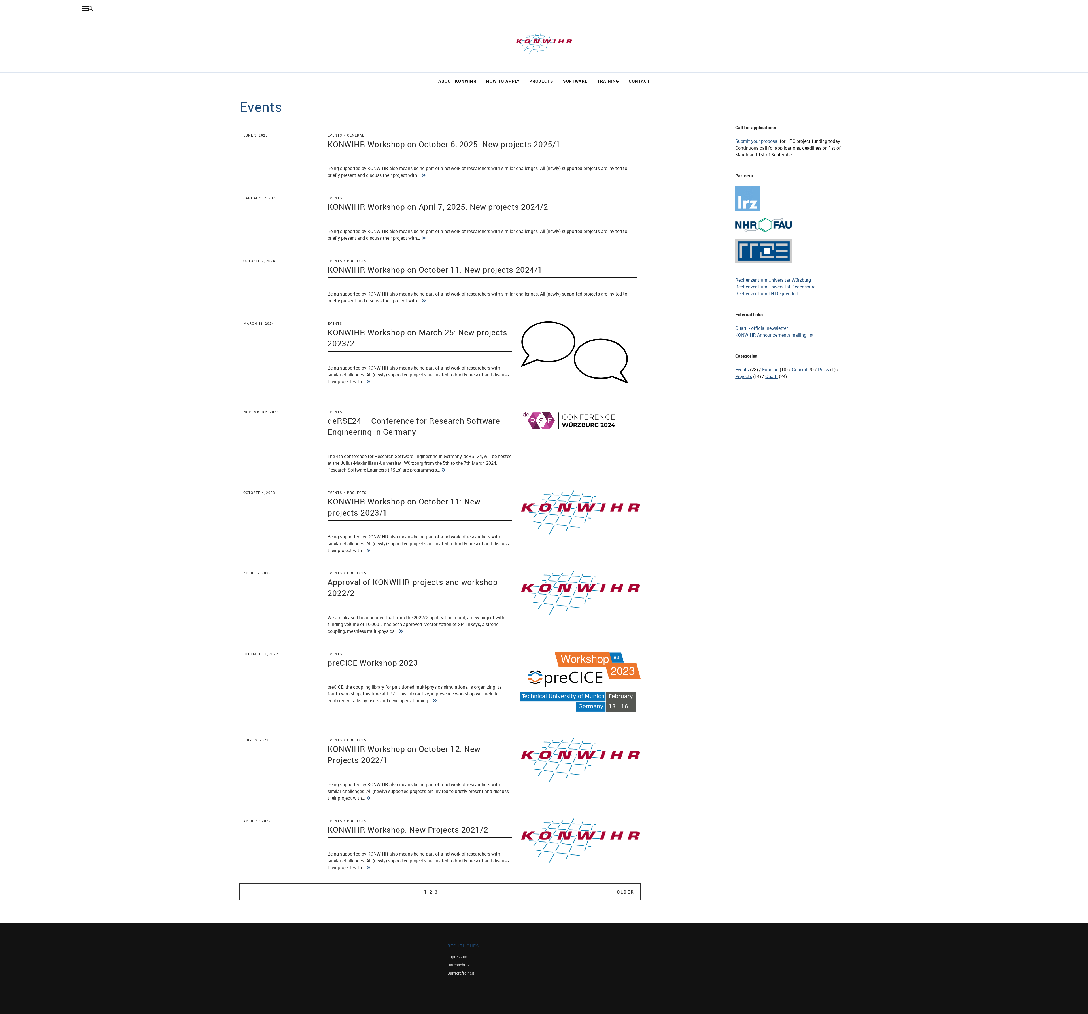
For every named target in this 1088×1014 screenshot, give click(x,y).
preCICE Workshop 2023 (373, 662)
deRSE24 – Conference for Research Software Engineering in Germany (414, 426)
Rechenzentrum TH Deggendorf (767, 293)
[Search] (90, 8)
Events (335, 135)
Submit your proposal (757, 141)
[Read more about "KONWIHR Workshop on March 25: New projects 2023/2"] (368, 381)
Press (823, 369)
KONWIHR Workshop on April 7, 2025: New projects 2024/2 (438, 206)
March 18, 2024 (258, 323)
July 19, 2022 (256, 740)
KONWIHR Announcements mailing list (774, 335)
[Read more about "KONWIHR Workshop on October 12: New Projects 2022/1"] (368, 798)
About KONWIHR (457, 81)
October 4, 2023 (259, 492)
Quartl (771, 376)
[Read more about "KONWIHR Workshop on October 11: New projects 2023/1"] (368, 550)
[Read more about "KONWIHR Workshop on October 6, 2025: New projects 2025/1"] (423, 175)
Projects (541, 81)
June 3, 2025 (255, 135)
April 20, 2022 (257, 820)
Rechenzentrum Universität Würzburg (773, 280)
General (355, 135)
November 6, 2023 (261, 412)
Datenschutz (458, 965)
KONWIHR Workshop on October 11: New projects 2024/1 (435, 269)
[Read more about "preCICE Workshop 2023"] (434, 700)
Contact (639, 81)
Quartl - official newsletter (761, 328)
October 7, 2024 (259, 260)
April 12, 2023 (257, 573)
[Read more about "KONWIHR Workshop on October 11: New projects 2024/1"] (423, 300)
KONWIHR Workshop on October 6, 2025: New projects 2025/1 (444, 144)
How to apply (503, 81)
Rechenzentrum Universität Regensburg (775, 287)
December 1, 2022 (260, 654)
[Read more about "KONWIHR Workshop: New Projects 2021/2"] (368, 867)
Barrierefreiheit (460, 973)
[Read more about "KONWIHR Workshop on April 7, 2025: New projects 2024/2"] (423, 238)
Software (575, 81)
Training (608, 81)
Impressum (457, 956)
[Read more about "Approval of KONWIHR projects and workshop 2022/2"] (401, 631)
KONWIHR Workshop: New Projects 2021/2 (408, 829)
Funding (770, 369)
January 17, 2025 (260, 198)
